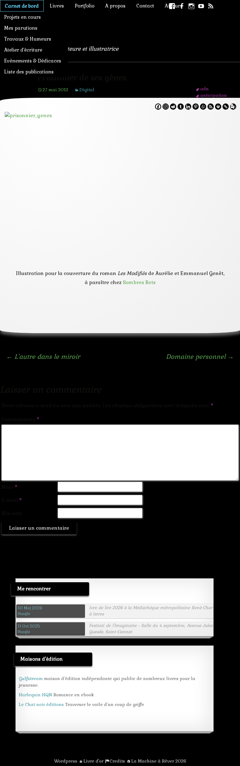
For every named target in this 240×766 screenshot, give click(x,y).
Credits (117, 761)
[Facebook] (158, 106)
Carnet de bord (22, 6)
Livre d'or (93, 761)
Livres (57, 6)
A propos (115, 6)
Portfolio (84, 6)
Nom (10, 487)
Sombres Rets (139, 282)
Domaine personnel (200, 357)
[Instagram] (165, 106)
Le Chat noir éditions (41, 704)
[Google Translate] (233, 106)
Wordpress (65, 761)
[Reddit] (173, 106)
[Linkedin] (188, 106)
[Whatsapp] (203, 106)
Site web (12, 513)
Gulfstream (31, 678)
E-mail (12, 500)
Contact (145, 6)
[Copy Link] (225, 106)
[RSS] (211, 106)
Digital (86, 90)
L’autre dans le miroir (43, 357)
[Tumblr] (181, 106)
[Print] (218, 106)
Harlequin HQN (35, 695)
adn (204, 89)
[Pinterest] (195, 106)
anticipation (213, 95)
